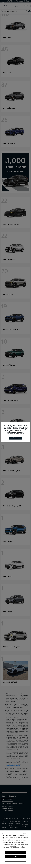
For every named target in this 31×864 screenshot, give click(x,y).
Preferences (15, 860)
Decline (15, 856)
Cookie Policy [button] (13, 846)
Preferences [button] (22, 847)
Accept (15, 852)
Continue (15, 438)
